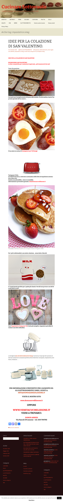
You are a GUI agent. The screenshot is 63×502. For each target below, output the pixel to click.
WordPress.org (26, 473)
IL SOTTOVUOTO (6, 473)
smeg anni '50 (33, 51)
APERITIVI (4, 19)
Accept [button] (59, 498)
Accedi (25, 466)
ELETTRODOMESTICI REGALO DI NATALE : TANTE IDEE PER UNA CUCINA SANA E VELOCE (31, 444)
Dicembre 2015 (6, 448)
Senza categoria (7, 480)
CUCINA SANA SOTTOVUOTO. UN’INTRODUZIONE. (51, 451)
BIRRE (15, 23)
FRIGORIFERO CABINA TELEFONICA (31, 452)
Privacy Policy (5, 26)
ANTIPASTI (12, 19)
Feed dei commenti (27, 471)
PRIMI (19, 19)
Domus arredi (51, 23)
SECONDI (26, 19)
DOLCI (49, 19)
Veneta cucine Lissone (39, 23)
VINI (10, 23)
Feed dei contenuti (27, 468)
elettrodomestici (43, 49)
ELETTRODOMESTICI (25, 23)
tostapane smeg (41, 51)
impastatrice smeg (19, 51)
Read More (31, 500)
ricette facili (27, 51)
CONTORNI (35, 19)
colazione (37, 49)
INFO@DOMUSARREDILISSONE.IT (31, 393)
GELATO (3, 23)
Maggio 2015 (6, 451)
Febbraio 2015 (6, 453)
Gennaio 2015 (6, 455)
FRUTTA (43, 19)
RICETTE (5, 475)
